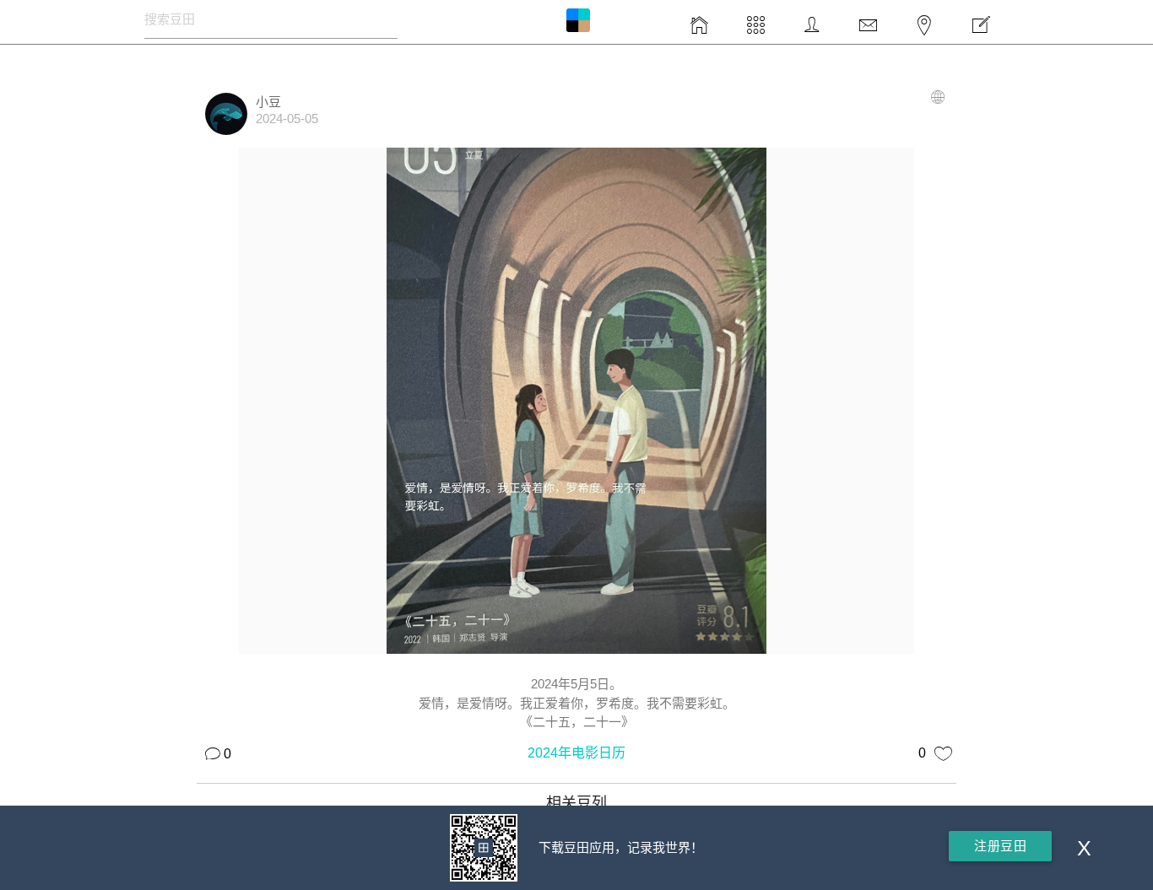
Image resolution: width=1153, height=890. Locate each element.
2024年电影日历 (576, 753)
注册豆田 (1000, 846)
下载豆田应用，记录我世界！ (621, 847)
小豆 (268, 101)
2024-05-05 (287, 118)
